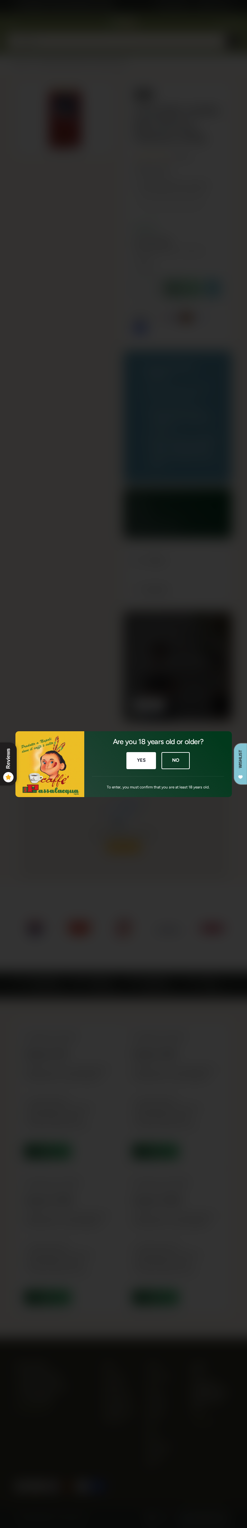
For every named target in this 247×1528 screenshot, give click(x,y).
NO (175, 760)
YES (141, 760)
